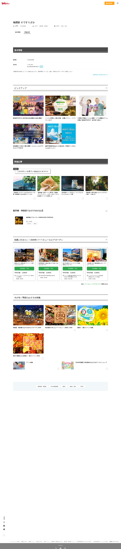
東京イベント (47, 541)
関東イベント (32, 541)
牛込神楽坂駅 (54, 386)
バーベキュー (88, 284)
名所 (82, 386)
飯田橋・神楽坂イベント (69, 541)
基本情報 (18, 50)
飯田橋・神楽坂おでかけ (57, 541)
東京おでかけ (39, 541)
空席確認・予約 (24, 268)
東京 (64, 386)
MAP (41, 66)
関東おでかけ (24, 541)
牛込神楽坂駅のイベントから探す (100, 541)
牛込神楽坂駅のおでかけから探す (84, 541)
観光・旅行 (73, 386)
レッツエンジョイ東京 (15, 541)
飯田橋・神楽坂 (42, 386)
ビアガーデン (97, 284)
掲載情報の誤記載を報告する (100, 74)
